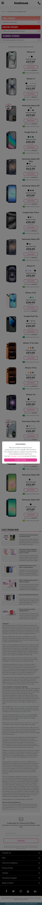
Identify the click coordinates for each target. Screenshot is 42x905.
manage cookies (16, 456)
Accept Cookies (20, 460)
